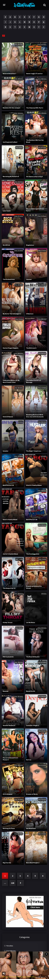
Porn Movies (11, 951)
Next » (20, 883)
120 (12, 883)
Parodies (9, 946)
